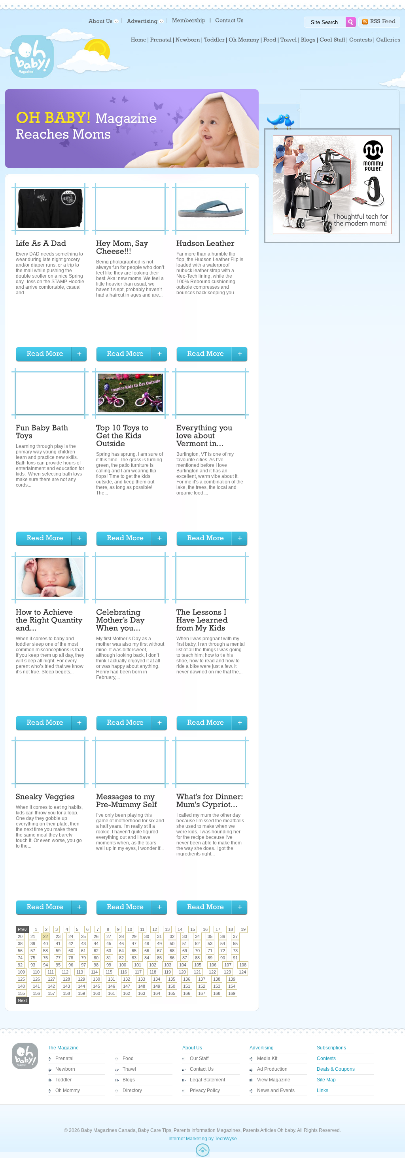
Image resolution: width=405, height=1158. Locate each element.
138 (216, 979)
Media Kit (267, 1058)
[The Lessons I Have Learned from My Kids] (203, 621)
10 (129, 929)
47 (134, 943)
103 (167, 964)
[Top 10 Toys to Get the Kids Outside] (123, 437)
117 (138, 972)
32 (172, 936)
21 (32, 936)
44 (96, 943)
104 (182, 964)
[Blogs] (308, 40)
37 (235, 936)
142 (51, 986)
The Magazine (63, 1048)
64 (121, 950)
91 (235, 957)
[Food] (269, 40)
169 (231, 993)
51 (184, 943)
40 (45, 943)
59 (58, 950)
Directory (132, 1090)
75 (32, 957)
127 (51, 979)
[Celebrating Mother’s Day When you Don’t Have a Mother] (121, 621)
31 (159, 936)
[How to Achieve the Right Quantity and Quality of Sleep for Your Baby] (50, 621)
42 (70, 943)
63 (108, 950)
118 (153, 972)
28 (121, 936)
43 (83, 943)
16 (205, 929)
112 (65, 972)
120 (182, 972)
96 (70, 964)
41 (58, 943)
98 (96, 964)
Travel (129, 1069)
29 (134, 936)
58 (45, 950)
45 (108, 943)
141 (36, 986)
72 (222, 950)
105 (197, 964)
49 (159, 943)
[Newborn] (188, 40)
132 (126, 979)
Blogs (129, 1080)
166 (186, 993)
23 (58, 936)
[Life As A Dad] (41, 244)
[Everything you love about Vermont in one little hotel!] (205, 437)
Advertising (262, 1048)
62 (96, 950)
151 (186, 986)
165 (171, 993)
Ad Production (272, 1069)
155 (21, 993)
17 (218, 929)
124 (242, 972)
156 (36, 993)
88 (197, 957)
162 (126, 993)
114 (94, 972)
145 (96, 986)
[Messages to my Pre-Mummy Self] (126, 801)
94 (45, 964)
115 (109, 972)
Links (322, 1090)
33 (184, 936)
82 (121, 957)
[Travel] (288, 40)
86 (172, 957)
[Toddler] (214, 40)
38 (20, 943)
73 (235, 950)
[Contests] (360, 40)
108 (242, 964)
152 (201, 986)
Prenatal (64, 1058)
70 (197, 950)
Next (22, 1000)
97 (83, 964)
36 (222, 936)
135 (171, 979)
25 (83, 936)
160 (96, 993)
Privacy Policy (205, 1090)
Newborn (65, 1069)
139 (231, 979)
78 (70, 957)
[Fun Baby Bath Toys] (43, 433)
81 (108, 957)
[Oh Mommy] (244, 40)
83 (134, 957)
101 (137, 964)
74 (20, 957)
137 (201, 979)
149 (156, 986)
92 (20, 964)
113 (79, 972)
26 (96, 936)
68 (172, 950)
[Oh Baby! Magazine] (32, 77)
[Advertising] (144, 21)
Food (128, 1058)
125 (21, 979)
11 (142, 929)
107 (227, 964)
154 (231, 986)
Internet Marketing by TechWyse (202, 1138)
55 (235, 943)
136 (186, 979)
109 (21, 972)
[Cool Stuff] (332, 40)
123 (227, 972)
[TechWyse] (203, 1155)
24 (70, 936)
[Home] (138, 40)
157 (51, 993)
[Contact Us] (230, 20)
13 (167, 929)
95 (58, 964)
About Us (192, 1048)
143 (66, 986)
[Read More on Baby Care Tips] (51, 354)
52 (197, 943)
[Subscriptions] (189, 20)
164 (156, 993)
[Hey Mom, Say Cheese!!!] (123, 248)
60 (70, 950)
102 (152, 964)
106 (212, 964)
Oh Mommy (67, 1090)
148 (141, 986)
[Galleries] (388, 40)
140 (21, 986)
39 (32, 943)
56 (20, 950)
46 (121, 943)
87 (184, 957)
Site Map (326, 1080)
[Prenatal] (161, 40)
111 (50, 972)
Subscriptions (331, 1048)
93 (32, 964)
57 (32, 950)
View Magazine (273, 1080)
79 (83, 957)
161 (111, 993)
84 (146, 957)
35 (210, 936)
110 (36, 972)
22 (45, 936)
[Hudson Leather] (205, 244)
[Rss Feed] (383, 20)
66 (146, 950)
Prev (22, 929)
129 (81, 979)
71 (210, 950)
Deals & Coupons (336, 1069)
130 (96, 979)
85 (159, 957)
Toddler (63, 1080)
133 (141, 979)
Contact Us (202, 1069)
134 (156, 979)
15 (192, 929)
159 (81, 993)
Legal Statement (207, 1080)
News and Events (276, 1090)
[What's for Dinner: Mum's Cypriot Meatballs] (210, 801)
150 (171, 986)
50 (172, 943)
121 (197, 972)
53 (210, 943)
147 (126, 986)
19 (243, 929)
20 (20, 936)
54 (222, 943)
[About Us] (102, 21)
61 (83, 950)
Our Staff (199, 1058)
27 (108, 936)
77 (58, 957)
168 (216, 993)
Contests (326, 1058)
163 (141, 993)
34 (197, 936)
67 (159, 950)
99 (108, 964)
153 (216, 986)
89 (210, 957)
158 (66, 993)
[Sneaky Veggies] (45, 797)
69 (184, 950)
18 (230, 929)
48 (146, 943)
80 (96, 957)
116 (123, 972)
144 (81, 986)
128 (66, 979)
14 (180, 929)
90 (222, 957)
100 (122, 964)
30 (146, 936)
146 (111, 986)
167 (201, 993)
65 (134, 950)
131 (111, 979)
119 (167, 972)
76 (45, 957)
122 (212, 972)
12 (154, 929)
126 (36, 979)
